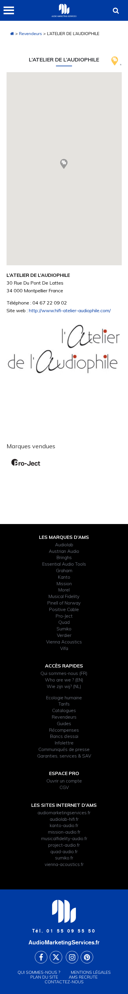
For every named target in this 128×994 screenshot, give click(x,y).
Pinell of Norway (64, 603)
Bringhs (64, 557)
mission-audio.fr (64, 832)
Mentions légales (91, 972)
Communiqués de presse (64, 749)
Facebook (41, 957)
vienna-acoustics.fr (64, 864)
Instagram (72, 957)
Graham (64, 570)
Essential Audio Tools (64, 564)
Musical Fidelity (64, 596)
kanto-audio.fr (64, 825)
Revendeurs (30, 33)
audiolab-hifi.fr (64, 819)
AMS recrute (83, 977)
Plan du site (44, 977)
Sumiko (64, 629)
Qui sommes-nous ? (39, 972)
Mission (64, 583)
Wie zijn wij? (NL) (64, 686)
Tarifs (64, 704)
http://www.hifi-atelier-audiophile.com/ (70, 310)
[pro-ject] (26, 462)
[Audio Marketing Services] (12, 33)
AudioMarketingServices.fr (64, 942)
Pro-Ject (64, 616)
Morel (64, 590)
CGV (64, 787)
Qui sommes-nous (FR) (64, 673)
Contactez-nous (64, 981)
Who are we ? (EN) (64, 680)
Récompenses (64, 730)
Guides (64, 723)
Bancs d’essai (64, 736)
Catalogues (64, 710)
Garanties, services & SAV (64, 756)
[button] (64, 164)
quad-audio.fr (64, 851)
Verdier (64, 635)
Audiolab (64, 545)
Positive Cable (64, 609)
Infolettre (64, 743)
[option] (26, 462)
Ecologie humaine (64, 697)
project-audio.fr (64, 845)
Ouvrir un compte (64, 781)
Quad (64, 622)
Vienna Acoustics (64, 642)
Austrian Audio (64, 551)
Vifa (64, 648)
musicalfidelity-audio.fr (64, 838)
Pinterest (87, 957)
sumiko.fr (64, 858)
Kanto (64, 577)
